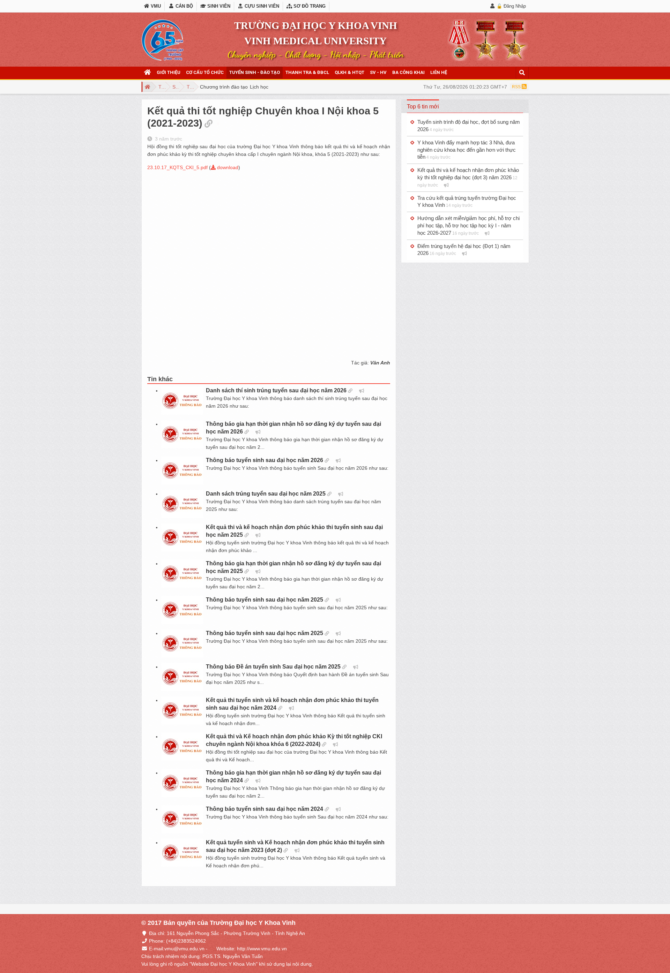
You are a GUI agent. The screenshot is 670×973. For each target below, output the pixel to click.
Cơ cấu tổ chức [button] (205, 72)
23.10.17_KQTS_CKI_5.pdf (177, 167)
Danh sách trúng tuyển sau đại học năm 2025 (266, 494)
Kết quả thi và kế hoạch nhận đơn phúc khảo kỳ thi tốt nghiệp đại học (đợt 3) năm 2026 (468, 177)
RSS (517, 86)
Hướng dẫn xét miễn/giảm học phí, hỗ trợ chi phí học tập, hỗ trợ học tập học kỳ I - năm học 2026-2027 (468, 225)
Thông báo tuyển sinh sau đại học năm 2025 (264, 600)
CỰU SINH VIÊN (261, 6)
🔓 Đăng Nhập (511, 6)
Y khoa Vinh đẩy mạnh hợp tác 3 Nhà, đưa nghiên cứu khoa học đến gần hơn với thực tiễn (466, 149)
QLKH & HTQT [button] (349, 72)
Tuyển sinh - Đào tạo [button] (254, 72)
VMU (155, 6)
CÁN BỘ (183, 6)
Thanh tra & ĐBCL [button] (307, 72)
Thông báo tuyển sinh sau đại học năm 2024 (264, 809)
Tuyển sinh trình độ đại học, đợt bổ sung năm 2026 (468, 125)
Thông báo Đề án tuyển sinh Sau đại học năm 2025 (273, 667)
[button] (147, 72)
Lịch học (259, 87)
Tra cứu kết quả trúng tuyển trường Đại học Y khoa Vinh (466, 201)
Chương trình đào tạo (224, 87)
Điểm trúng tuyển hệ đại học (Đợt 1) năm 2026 (464, 249)
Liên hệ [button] (438, 72)
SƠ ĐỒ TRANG (309, 6)
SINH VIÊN (218, 6)
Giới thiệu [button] (168, 72)
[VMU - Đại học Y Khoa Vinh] (163, 40)
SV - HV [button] (378, 72)
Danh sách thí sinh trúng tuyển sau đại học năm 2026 (276, 390)
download (227, 167)
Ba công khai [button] (408, 72)
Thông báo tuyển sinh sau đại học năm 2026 (264, 460)
